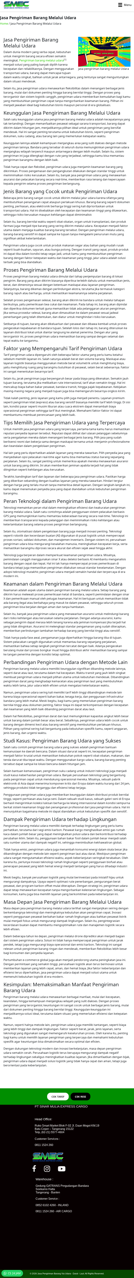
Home (4, 23)
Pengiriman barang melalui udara (41, 60)
